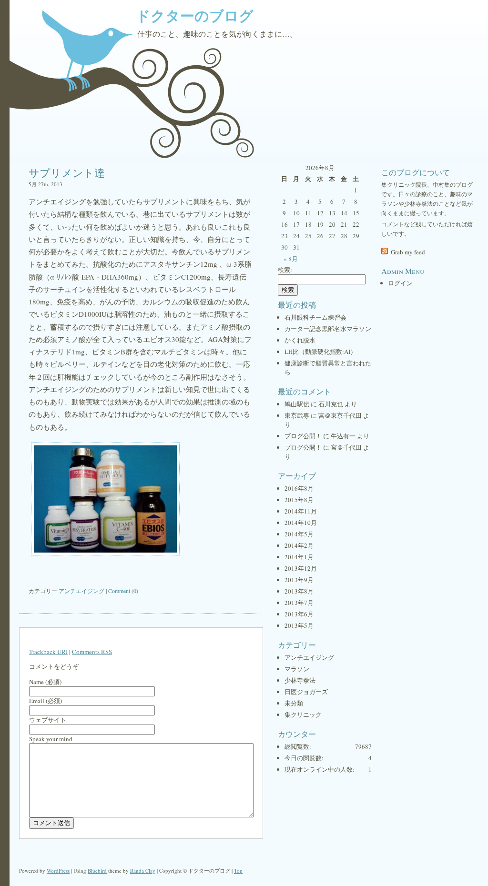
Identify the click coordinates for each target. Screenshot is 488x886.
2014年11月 (301, 511)
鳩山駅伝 (297, 404)
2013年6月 (299, 614)
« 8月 (291, 258)
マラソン (297, 668)
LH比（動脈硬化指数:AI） (320, 351)
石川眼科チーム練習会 (315, 317)
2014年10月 (301, 522)
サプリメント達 (67, 173)
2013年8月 (299, 591)
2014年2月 (299, 545)
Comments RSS (92, 651)
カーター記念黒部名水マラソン (328, 328)
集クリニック (303, 714)
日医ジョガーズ (306, 691)
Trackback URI (48, 651)
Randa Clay (142, 870)
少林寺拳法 (300, 680)
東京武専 (297, 415)
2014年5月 (299, 534)
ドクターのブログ (195, 15)
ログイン (400, 283)
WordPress (58, 870)
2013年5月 (299, 625)
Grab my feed (408, 252)
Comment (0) (123, 590)
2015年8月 (299, 499)
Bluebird (97, 870)
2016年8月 (299, 488)
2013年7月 (299, 602)
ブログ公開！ (303, 436)
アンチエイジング (81, 590)
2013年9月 (299, 579)
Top (238, 870)
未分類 (294, 703)
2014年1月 (299, 557)
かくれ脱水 (300, 340)
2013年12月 (301, 568)
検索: (285, 269)
